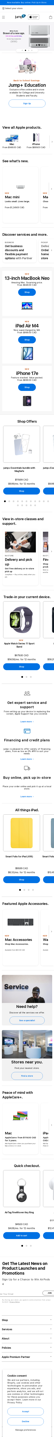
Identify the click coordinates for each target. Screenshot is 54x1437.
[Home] (20, 16)
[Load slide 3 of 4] (28, 50)
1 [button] (5, 501)
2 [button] (9, 501)
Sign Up (27, 103)
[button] (3, 17)
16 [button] (35, 505)
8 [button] (35, 501)
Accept (25, 1411)
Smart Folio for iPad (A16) (19, 856)
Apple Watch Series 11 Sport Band (19, 645)
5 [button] (22, 501)
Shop (21, 491)
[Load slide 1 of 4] (22, 50)
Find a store (27, 1076)
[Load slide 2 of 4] (25, 50)
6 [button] (27, 501)
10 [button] (44, 501)
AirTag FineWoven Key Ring (19, 1212)
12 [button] (18, 505)
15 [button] (31, 505)
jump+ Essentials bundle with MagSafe (19, 469)
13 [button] (22, 505)
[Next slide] (51, 142)
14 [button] (27, 505)
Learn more (26, 721)
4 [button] (18, 501)
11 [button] (48, 501)
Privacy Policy (14, 1402)
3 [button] (14, 501)
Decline (25, 1421)
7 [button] (31, 501)
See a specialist (27, 1020)
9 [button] (40, 501)
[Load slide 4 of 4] (31, 50)
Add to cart (21, 1235)
